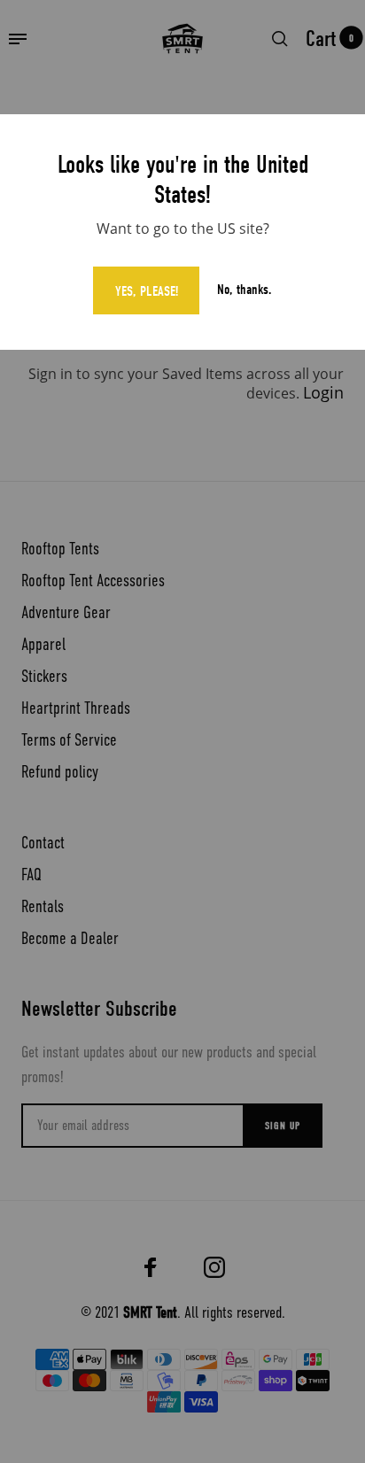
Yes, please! (146, 291)
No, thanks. (244, 290)
